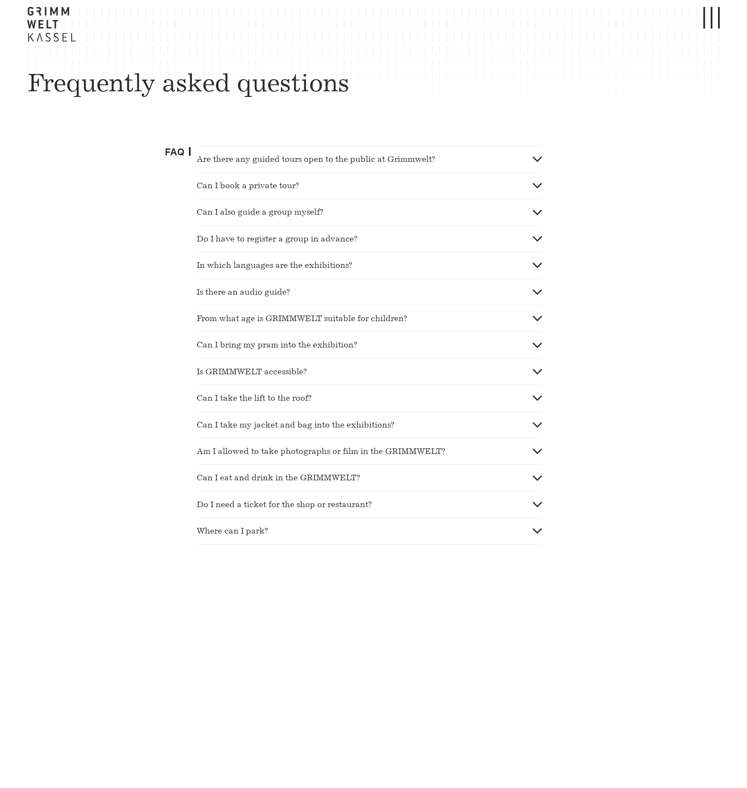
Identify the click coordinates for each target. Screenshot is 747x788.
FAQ (175, 152)
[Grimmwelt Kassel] (53, 26)
